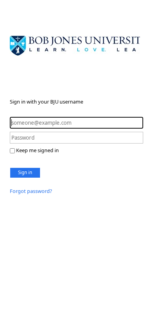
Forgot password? (31, 191)
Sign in (25, 172)
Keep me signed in (37, 150)
